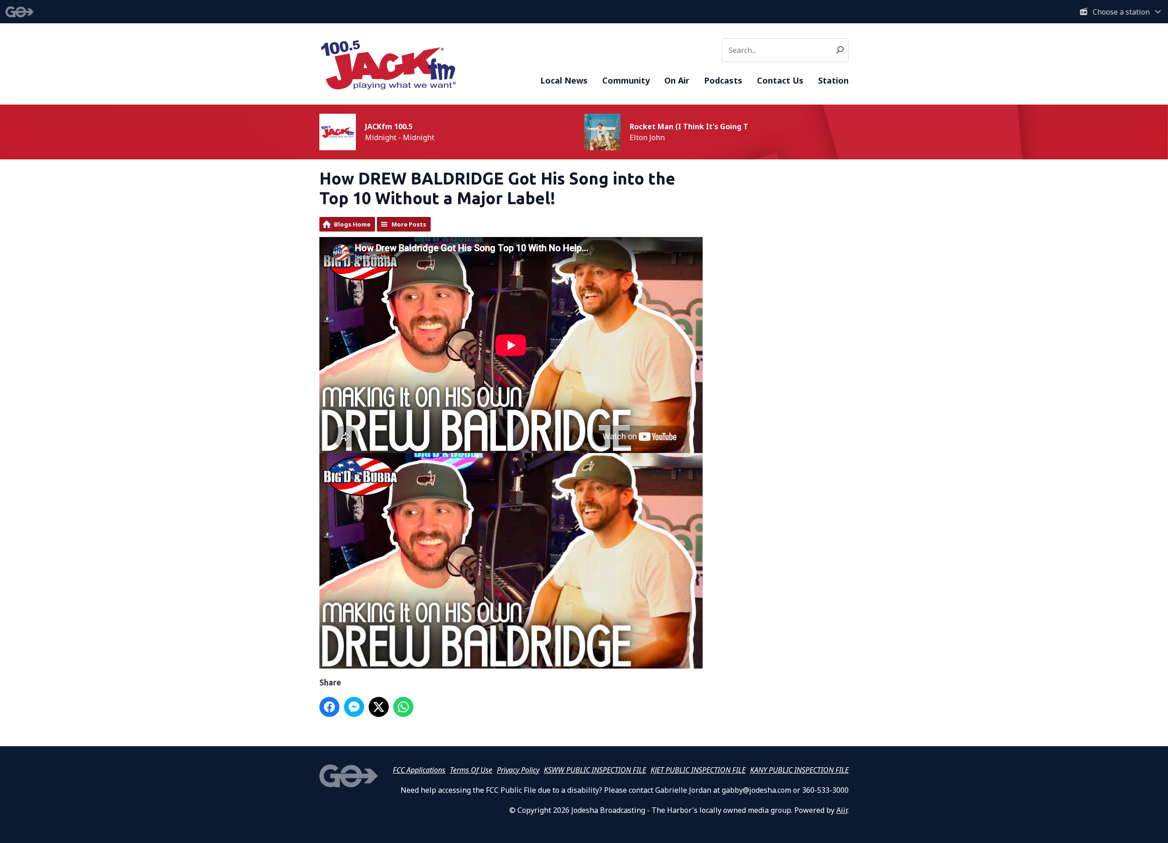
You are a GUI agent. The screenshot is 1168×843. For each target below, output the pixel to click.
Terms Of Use (471, 770)
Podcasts (723, 80)
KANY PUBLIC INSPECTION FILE (799, 770)
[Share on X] (379, 707)
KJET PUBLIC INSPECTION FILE (698, 770)
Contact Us (780, 80)
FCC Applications (419, 770)
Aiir (841, 810)
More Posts (408, 224)
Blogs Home (352, 224)
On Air (676, 80)
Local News (564, 80)
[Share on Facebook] (329, 707)
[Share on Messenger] (354, 707)
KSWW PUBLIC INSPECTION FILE (595, 770)
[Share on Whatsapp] (403, 707)
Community (626, 80)
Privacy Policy (518, 770)
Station (833, 80)
